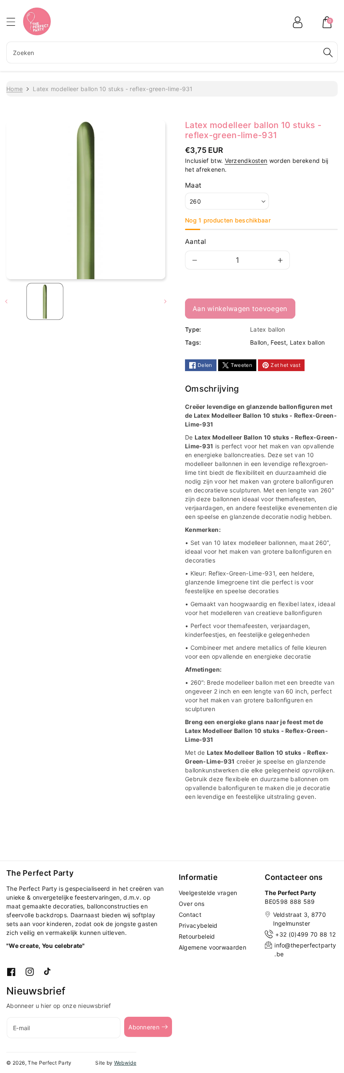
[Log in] (297, 22)
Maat (193, 185)
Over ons (191, 903)
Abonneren (143, 1027)
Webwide (125, 1063)
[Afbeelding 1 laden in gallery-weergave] (45, 301)
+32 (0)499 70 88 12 (305, 934)
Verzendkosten (246, 160)
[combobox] (172, 52)
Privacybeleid (198, 925)
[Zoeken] (328, 52)
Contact (190, 914)
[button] (14, 21)
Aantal (195, 241)
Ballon (258, 342)
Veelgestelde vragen (208, 892)
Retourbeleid (197, 936)
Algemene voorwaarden (212, 947)
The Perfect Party (49, 1063)
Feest (278, 342)
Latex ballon (307, 342)
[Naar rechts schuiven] (165, 301)
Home (14, 88)
